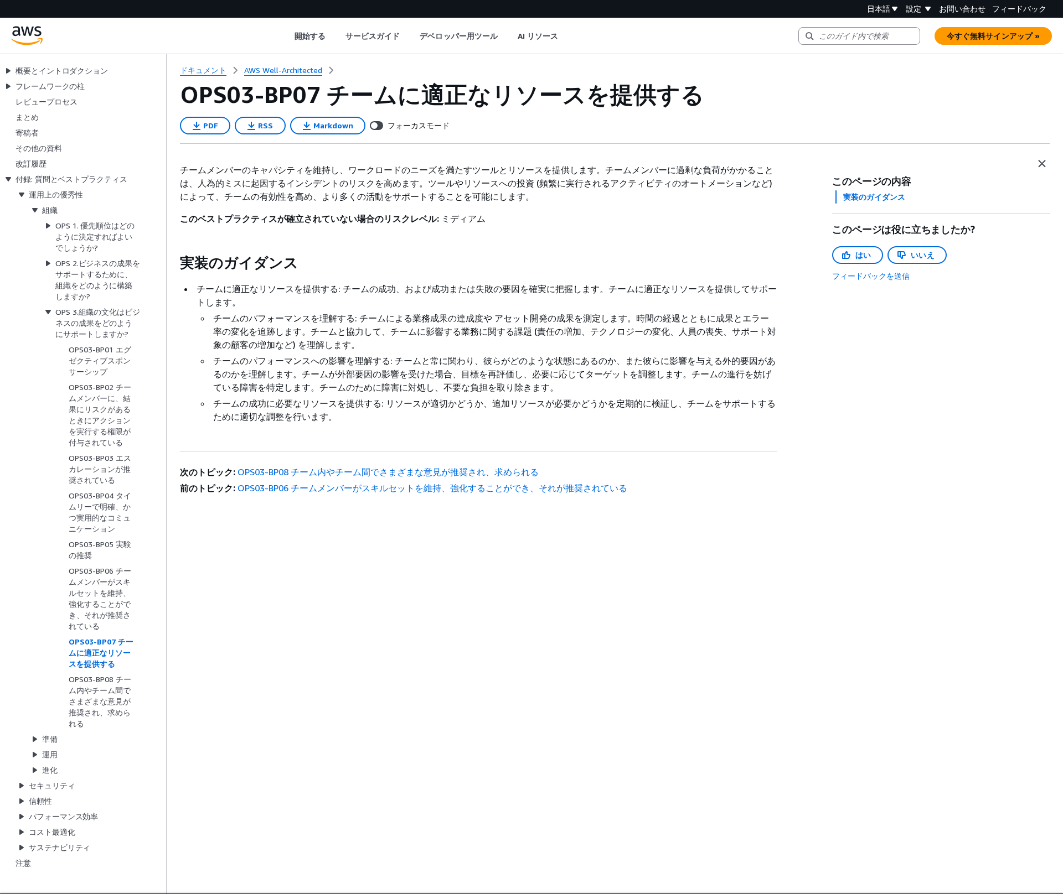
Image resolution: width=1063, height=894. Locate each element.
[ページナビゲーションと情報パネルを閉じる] (1042, 164)
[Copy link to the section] (171, 262)
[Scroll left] (286, 36)
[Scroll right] (567, 36)
